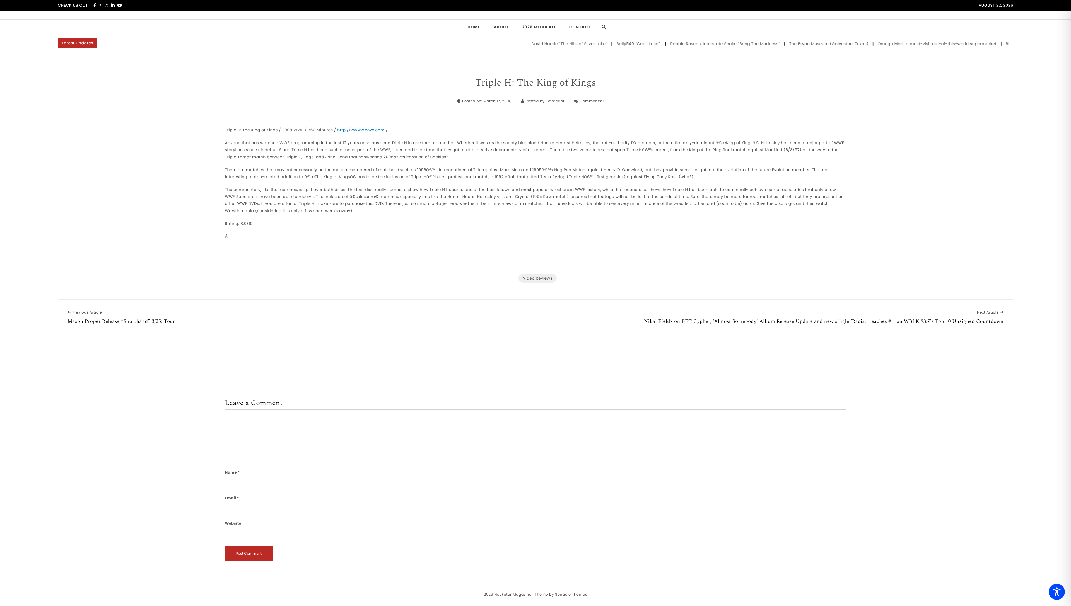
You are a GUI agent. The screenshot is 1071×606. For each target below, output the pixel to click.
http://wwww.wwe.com (361, 130)
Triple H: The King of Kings (535, 83)
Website (233, 523)
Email (232, 498)
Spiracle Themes (571, 594)
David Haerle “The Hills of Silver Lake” (551, 44)
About (501, 27)
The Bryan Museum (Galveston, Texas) (811, 44)
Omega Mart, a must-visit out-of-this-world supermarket (920, 44)
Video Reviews (537, 278)
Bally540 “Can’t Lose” (621, 44)
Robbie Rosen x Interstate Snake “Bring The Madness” (707, 44)
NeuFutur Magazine (512, 594)
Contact (580, 27)
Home (473, 27)
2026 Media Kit (539, 27)
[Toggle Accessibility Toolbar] (1056, 591)
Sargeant (556, 101)
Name (232, 472)
